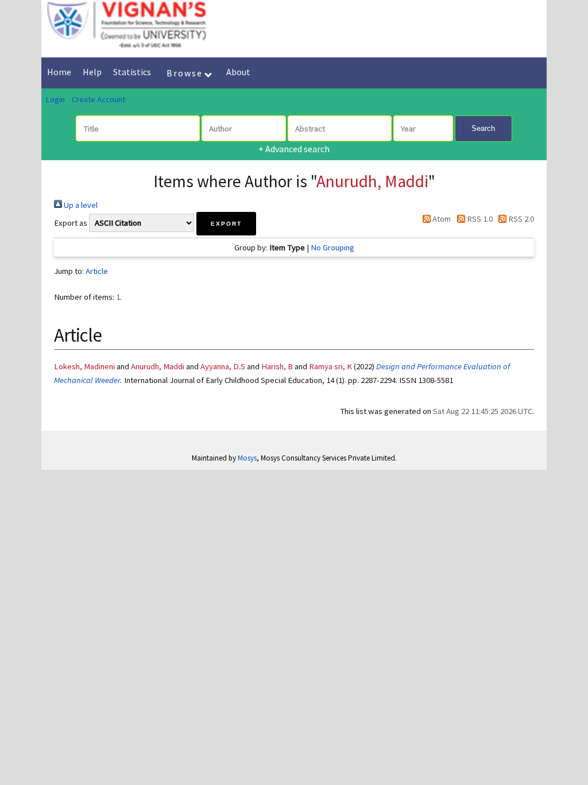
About (238, 72)
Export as (70, 223)
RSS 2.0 (520, 219)
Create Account (98, 99)
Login (55, 99)
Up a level (80, 205)
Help (92, 72)
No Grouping (332, 247)
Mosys (247, 458)
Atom (441, 219)
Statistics (132, 72)
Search (483, 128)
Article (97, 271)
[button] (226, 223)
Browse (186, 73)
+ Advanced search (294, 148)
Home (59, 72)
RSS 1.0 (478, 219)
